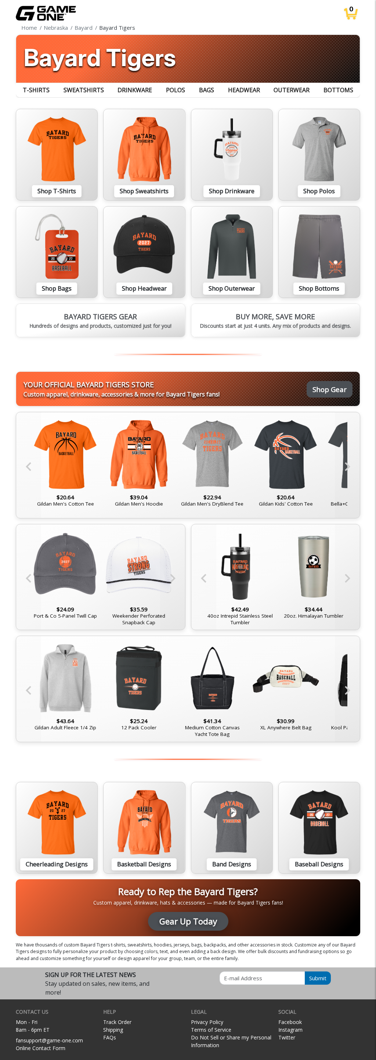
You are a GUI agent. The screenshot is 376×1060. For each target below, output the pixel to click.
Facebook (290, 1021)
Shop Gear (329, 389)
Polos (175, 90)
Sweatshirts (84, 90)
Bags (206, 90)
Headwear (244, 90)
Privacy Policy (207, 1021)
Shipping (113, 1029)
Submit (317, 978)
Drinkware (135, 90)
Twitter (286, 1037)
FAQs (109, 1037)
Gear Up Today (188, 921)
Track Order (117, 1021)
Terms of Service (211, 1029)
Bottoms (338, 90)
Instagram (290, 1029)
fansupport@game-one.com (49, 1040)
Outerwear (292, 90)
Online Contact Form (40, 1048)
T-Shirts (36, 90)
